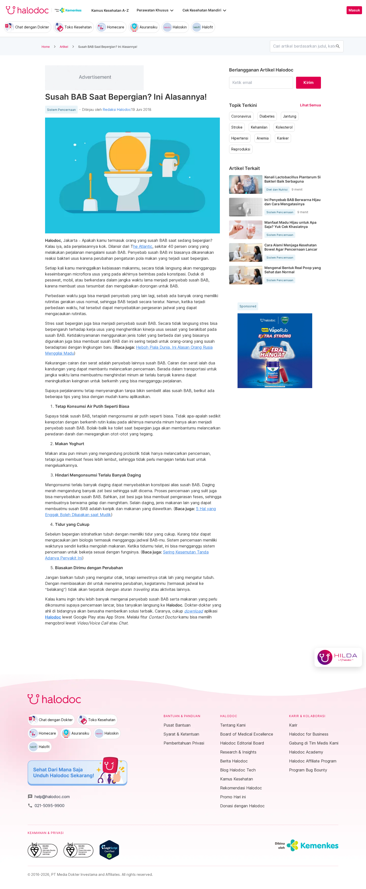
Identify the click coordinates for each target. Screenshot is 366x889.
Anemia (263, 138)
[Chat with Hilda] (338, 657)
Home (46, 46)
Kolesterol (284, 127)
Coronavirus (241, 116)
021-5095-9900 (46, 805)
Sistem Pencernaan (61, 110)
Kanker (283, 138)
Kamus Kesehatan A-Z (110, 10)
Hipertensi (239, 138)
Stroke (237, 127)
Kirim (308, 82)
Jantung (289, 116)
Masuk (354, 10)
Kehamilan (259, 127)
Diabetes (267, 116)
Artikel (64, 46)
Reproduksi (240, 149)
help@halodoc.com (49, 796)
